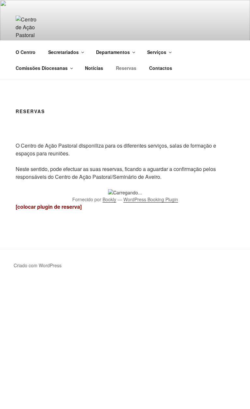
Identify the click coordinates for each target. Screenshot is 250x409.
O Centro (25, 52)
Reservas (126, 68)
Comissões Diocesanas (42, 68)
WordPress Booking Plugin (150, 199)
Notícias (94, 68)
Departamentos (113, 52)
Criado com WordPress (38, 265)
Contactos (160, 68)
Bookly (109, 199)
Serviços (156, 52)
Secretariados (63, 52)
